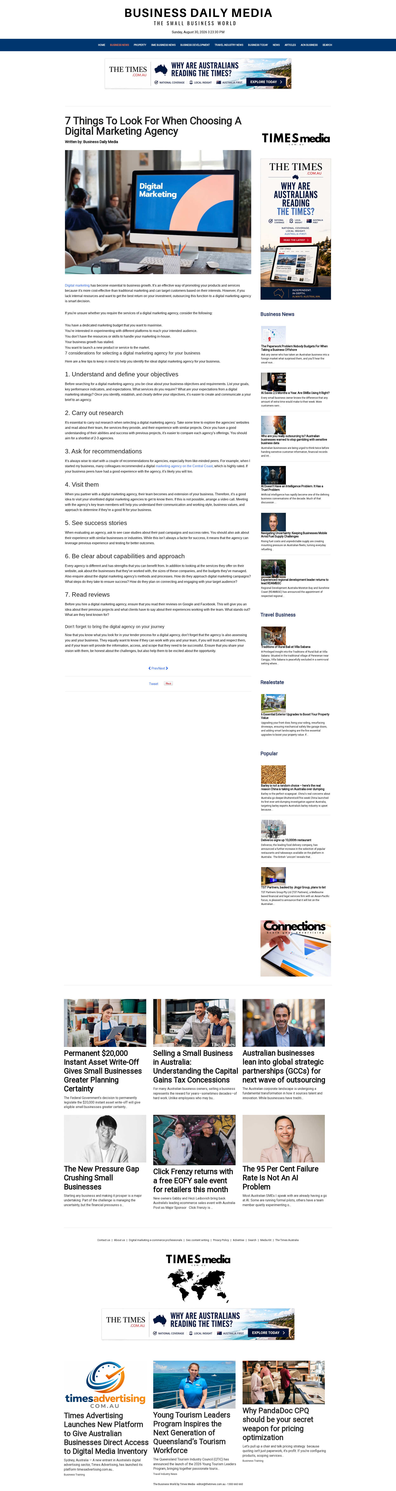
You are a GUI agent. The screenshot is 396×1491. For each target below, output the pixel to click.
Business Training (74, 1474)
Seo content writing (197, 1240)
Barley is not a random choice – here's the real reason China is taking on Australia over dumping (292, 787)
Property (140, 45)
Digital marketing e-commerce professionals (155, 1240)
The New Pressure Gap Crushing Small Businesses (101, 1178)
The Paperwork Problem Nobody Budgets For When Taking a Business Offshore (294, 348)
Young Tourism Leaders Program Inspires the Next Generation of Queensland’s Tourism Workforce (191, 1433)
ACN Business (309, 45)
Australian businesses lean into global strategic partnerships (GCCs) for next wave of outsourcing (284, 1066)
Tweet (153, 684)
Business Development (195, 45)
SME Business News (163, 45)
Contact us (103, 1240)
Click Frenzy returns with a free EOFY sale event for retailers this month (193, 1180)
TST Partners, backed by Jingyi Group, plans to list (293, 887)
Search (327, 45)
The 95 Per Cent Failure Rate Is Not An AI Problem (280, 1178)
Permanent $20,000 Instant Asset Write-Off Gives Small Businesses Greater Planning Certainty (103, 1071)
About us (119, 1240)
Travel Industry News (229, 45)
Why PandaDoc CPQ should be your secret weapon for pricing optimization (278, 1424)
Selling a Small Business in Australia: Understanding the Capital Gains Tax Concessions (195, 1066)
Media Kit (265, 1240)
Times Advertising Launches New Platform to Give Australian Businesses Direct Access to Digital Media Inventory (106, 1433)
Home (101, 45)
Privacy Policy (221, 1240)
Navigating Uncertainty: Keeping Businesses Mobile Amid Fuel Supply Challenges (294, 534)
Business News (119, 45)
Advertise (238, 1240)
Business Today (258, 45)
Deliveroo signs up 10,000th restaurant (286, 840)
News (276, 45)
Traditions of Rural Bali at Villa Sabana (285, 646)
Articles (290, 45)
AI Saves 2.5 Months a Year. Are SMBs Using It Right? (295, 393)
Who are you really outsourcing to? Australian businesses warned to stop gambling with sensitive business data (294, 439)
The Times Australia (287, 1240)
